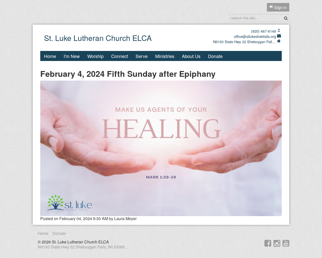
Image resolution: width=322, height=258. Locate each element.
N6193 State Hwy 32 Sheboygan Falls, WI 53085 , (244, 41)
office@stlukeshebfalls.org (255, 36)
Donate (215, 56)
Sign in (280, 7)
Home (50, 56)
